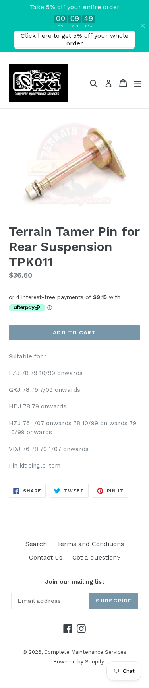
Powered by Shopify (78, 662)
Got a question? (96, 557)
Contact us (45, 557)
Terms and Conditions (90, 544)
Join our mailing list (74, 581)
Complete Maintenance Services (85, 652)
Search (36, 544)
